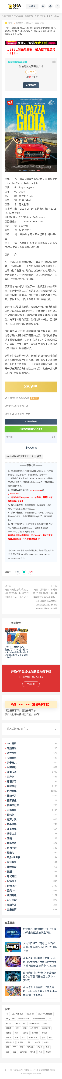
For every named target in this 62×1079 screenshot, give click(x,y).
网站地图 (42, 1070)
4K (7, 1014)
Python (8, 1023)
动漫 (18, 1028)
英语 (14, 1052)
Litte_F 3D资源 (17, 1014)
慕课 (16, 1038)
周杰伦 (8, 1033)
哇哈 (10, 1070)
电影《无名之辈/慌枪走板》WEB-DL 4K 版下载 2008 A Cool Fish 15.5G (17, 593)
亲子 (45, 1023)
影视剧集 (29, 16)
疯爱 (39, 456)
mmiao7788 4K (23, 1019)
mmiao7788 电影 (39, 1019)
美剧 (47, 1047)
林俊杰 (46, 1042)
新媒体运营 (10, 1042)
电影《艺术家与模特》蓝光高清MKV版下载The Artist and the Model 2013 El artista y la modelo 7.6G (16, 652)
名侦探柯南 (46, 1028)
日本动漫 (37, 1042)
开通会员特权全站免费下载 (31, 429)
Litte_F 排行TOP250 (45, 1014)
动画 (25, 1028)
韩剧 (40, 1052)
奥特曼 (25, 1033)
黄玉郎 (48, 1052)
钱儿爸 (32, 1052)
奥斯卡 (17, 1033)
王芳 (14, 1047)
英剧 (7, 1052)
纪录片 (39, 1047)
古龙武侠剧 (34, 1028)
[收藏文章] (17, 572)
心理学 (8, 1038)
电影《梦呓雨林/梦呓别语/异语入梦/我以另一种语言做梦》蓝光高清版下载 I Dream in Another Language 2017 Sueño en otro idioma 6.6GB (45, 599)
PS (50, 1019)
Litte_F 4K (30, 1014)
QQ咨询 (32, 448)
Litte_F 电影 (10, 1019)
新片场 (20, 1042)
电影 (21, 1047)
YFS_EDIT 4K (20, 1023)
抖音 (23, 1038)
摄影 (50, 1038)
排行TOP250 (33, 1038)
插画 (43, 1038)
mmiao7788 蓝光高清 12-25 (20, 456)
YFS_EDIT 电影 (34, 1023)
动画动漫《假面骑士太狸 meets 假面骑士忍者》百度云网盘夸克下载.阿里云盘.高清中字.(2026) (39, 962)
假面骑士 (9, 1028)
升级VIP (34, 398)
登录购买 (32, 85)
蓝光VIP (29, 23)
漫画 (7, 1047)
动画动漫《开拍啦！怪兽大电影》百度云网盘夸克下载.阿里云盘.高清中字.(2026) (40, 991)
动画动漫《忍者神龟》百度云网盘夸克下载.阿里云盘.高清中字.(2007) (39, 977)
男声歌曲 (30, 1047)
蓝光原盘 (23, 1052)
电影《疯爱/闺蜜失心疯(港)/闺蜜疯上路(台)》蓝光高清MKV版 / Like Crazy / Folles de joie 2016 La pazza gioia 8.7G (31, 554)
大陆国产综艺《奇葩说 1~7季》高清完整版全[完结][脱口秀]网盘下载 (40, 947)
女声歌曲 (35, 1033)
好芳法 (44, 1033)
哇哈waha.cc (17, 16)
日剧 (28, 1042)
